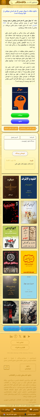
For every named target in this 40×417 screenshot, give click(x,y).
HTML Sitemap (23, 353)
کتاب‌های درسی (26, 387)
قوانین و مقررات (20, 347)
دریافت (20, 115)
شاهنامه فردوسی (31, 360)
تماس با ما (20, 342)
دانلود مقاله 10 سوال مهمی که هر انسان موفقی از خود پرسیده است (20, 12)
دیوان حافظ (23, 360)
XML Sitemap (14, 353)
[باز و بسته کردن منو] (4, 2)
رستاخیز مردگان (21, 358)
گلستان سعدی (8, 360)
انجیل (5, 358)
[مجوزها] (6, 367)
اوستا (12, 358)
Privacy (31, 353)
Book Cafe (30, 405)
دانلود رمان (26, 385)
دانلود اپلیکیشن (28, 367)
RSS (8, 353)
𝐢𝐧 (11, 337)
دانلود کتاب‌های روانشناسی (27, 128)
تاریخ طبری (33, 358)
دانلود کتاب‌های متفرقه (11, 128)
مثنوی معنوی (15, 360)
